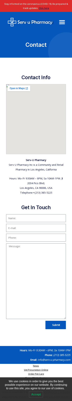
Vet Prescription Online (36, 369)
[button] (62, 22)
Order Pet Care (36, 373)
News (36, 365)
